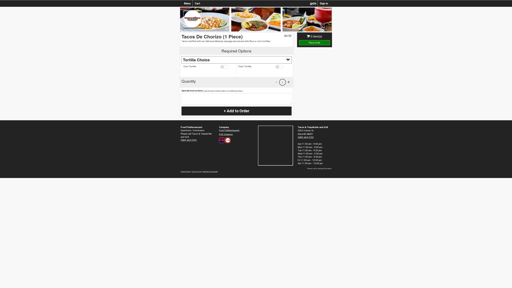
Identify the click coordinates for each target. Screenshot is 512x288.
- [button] (276, 81)
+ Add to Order (236, 111)
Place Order (314, 42)
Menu (187, 3)
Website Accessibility (210, 172)
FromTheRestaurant (229, 130)
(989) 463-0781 (189, 140)
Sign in (324, 3)
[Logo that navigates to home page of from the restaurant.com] (221, 140)
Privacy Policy (186, 172)
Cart (197, 3)
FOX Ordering (226, 134)
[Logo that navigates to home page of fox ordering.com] (227, 140)
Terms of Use (196, 172)
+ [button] (288, 81)
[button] (227, 67)
